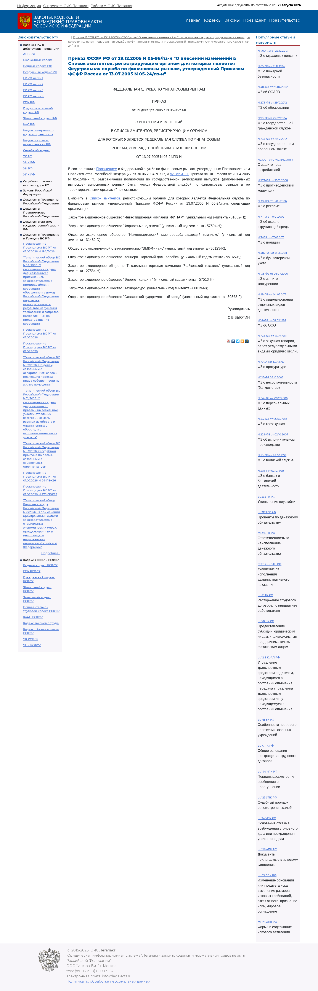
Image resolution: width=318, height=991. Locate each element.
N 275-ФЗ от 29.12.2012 (272, 138)
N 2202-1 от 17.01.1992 (271, 361)
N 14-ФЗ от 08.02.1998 (272, 320)
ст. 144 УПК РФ (267, 771)
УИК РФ (29, 162)
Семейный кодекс (36, 150)
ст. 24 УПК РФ (267, 818)
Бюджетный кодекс (37, 60)
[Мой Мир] (247, 340)
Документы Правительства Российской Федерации (41, 212)
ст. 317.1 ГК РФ (267, 512)
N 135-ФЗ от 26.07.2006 (273, 273)
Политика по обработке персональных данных (108, 981)
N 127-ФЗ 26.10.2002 (270, 377)
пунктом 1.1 (179, 174)
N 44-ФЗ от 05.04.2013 (272, 419)
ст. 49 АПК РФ (267, 875)
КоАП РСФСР (33, 617)
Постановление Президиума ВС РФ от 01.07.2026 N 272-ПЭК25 (40, 490)
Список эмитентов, (105, 198)
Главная (193, 20)
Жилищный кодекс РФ (40, 118)
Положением (106, 169)
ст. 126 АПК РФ (267, 849)
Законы (232, 20)
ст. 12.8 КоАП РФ (269, 657)
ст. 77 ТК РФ (266, 745)
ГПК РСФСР (31, 571)
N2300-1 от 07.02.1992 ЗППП (276, 159)
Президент (254, 20)
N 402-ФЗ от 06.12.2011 (272, 253)
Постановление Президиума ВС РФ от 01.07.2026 (39, 333)
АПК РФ (29, 54)
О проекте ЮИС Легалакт (65, 6)
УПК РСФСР (32, 645)
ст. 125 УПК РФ (267, 797)
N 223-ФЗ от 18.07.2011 (272, 336)
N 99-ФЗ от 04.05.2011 (272, 294)
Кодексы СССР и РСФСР (41, 560)
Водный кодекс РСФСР (40, 565)
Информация (29, 6)
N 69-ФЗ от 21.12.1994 (271, 66)
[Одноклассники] (242, 340)
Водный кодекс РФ (37, 66)
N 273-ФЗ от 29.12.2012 (272, 102)
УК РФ (27, 168)
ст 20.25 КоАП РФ (269, 564)
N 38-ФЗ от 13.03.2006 (272, 201)
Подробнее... (50, 553)
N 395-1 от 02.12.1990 (271, 470)
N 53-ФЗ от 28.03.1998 (272, 455)
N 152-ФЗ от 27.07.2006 (272, 398)
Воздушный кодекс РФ (40, 72)
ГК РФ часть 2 (33, 84)
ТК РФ (27, 156)
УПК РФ (29, 174)
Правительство (284, 20)
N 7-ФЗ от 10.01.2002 (271, 216)
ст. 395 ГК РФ (266, 533)
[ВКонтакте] (233, 340)
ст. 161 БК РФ (266, 719)
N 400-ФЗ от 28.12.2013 (273, 50)
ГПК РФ (29, 102)
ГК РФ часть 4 (33, 96)
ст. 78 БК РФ (266, 621)
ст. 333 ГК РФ (266, 496)
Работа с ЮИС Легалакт (111, 6)
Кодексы (212, 20)
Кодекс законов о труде (41, 623)
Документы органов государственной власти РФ (41, 225)
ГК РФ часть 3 (33, 90)
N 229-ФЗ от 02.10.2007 (273, 434)
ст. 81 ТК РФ (265, 595)
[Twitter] (238, 340)
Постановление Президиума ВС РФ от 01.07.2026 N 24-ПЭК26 (39, 476)
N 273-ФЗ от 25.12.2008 (273, 180)
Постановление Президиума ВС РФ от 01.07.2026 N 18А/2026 (39, 247)
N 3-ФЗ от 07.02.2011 (271, 237)
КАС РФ (29, 124)
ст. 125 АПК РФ (267, 922)
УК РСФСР (30, 639)
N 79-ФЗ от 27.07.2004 (272, 118)
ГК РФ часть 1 (33, 78)
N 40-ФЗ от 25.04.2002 (273, 87)
